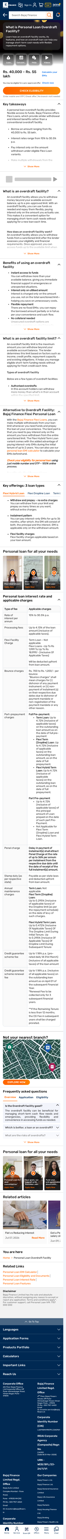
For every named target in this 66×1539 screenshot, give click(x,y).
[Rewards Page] (56, 5)
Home (6, 1533)
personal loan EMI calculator (23, 450)
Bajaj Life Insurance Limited (46, 1499)
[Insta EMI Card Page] (48, 5)
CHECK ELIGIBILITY (31, 90)
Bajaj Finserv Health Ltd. (48, 1522)
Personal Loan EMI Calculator (20, 1272)
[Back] (5, 15)
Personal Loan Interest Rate (19, 1279)
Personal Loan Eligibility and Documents (26, 1275)
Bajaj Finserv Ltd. (45, 1480)
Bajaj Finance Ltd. (45, 1484)
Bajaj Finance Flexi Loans (32, 419)
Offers (36, 1533)
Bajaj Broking (43, 1518)
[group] (31, 1062)
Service (16, 1533)
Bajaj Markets (43, 1505)
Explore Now (16, 1082)
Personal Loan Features (17, 1283)
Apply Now (9, 587)
